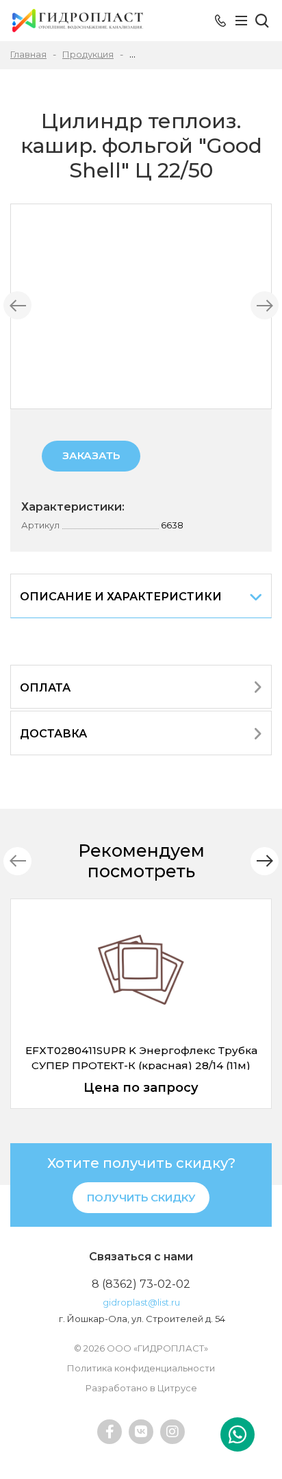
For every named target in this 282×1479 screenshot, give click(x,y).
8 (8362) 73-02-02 (141, 1284)
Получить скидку (141, 1197)
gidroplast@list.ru (141, 1302)
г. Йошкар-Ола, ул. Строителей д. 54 (142, 1318)
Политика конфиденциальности (141, 1367)
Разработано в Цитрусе (141, 1387)
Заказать (91, 455)
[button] (265, 861)
